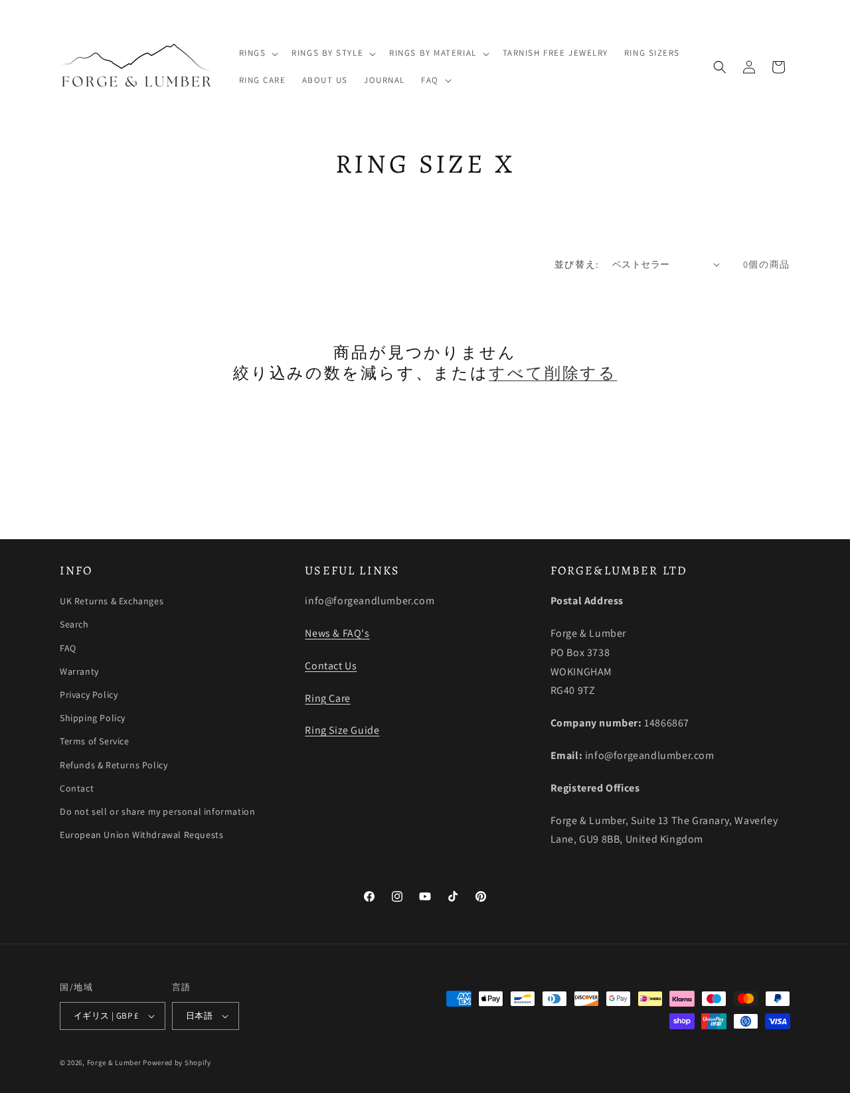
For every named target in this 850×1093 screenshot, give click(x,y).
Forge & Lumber (114, 1062)
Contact (77, 788)
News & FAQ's (337, 633)
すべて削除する (553, 373)
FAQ (68, 648)
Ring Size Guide (342, 730)
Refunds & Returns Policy (113, 765)
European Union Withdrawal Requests (141, 835)
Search (74, 624)
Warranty (79, 671)
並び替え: (576, 264)
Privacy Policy (89, 695)
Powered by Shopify (177, 1062)
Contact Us (331, 666)
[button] (257, 53)
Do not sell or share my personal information (157, 811)
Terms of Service (94, 741)
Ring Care (327, 698)
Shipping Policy (93, 718)
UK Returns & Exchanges (111, 601)
